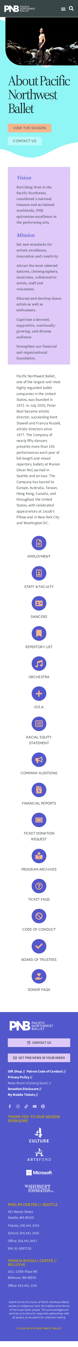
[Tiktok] (26, 1106)
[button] (63, 9)
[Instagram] (18, 1106)
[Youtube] (35, 1106)
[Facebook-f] (10, 1106)
